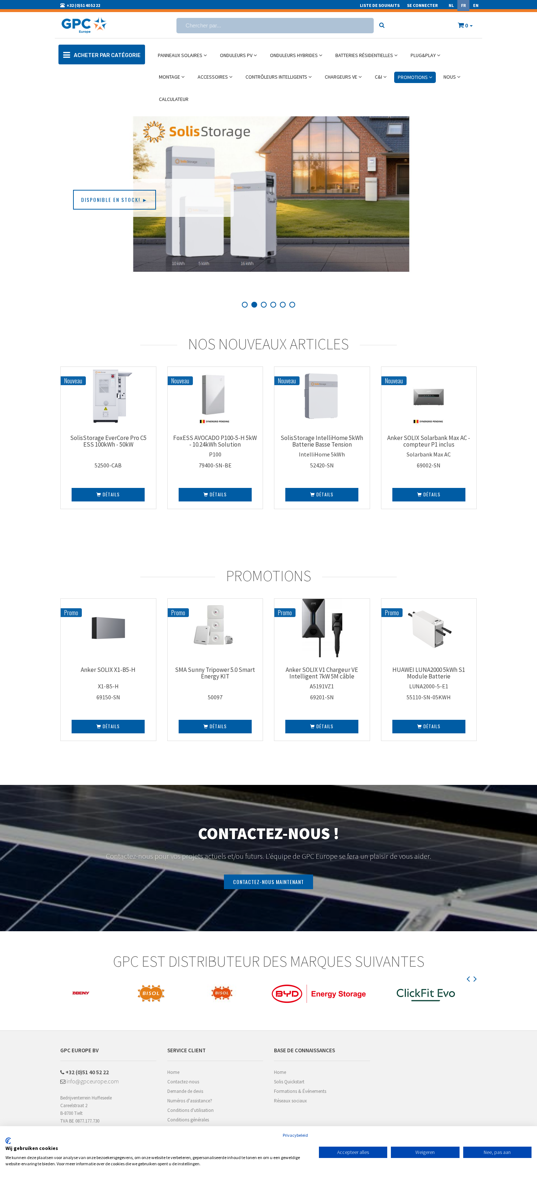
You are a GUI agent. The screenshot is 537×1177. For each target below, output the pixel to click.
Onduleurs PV (237, 55)
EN (476, 5)
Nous (450, 77)
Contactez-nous (183, 1082)
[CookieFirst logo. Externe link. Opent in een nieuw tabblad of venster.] (8, 1140)
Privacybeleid (295, 1135)
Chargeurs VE (341, 77)
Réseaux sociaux (290, 1101)
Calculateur (173, 99)
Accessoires (213, 77)
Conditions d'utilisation (190, 1110)
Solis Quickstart (289, 1082)
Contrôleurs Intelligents (276, 77)
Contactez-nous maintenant (268, 881)
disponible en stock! (114, 199)
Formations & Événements (300, 1091)
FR (463, 5)
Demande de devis (185, 1091)
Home (173, 1072)
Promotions (413, 77)
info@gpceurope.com (92, 1081)
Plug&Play (424, 55)
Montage (170, 77)
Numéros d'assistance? (189, 1101)
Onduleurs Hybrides (294, 55)
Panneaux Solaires (180, 55)
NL (451, 5)
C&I (379, 77)
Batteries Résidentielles (364, 55)
